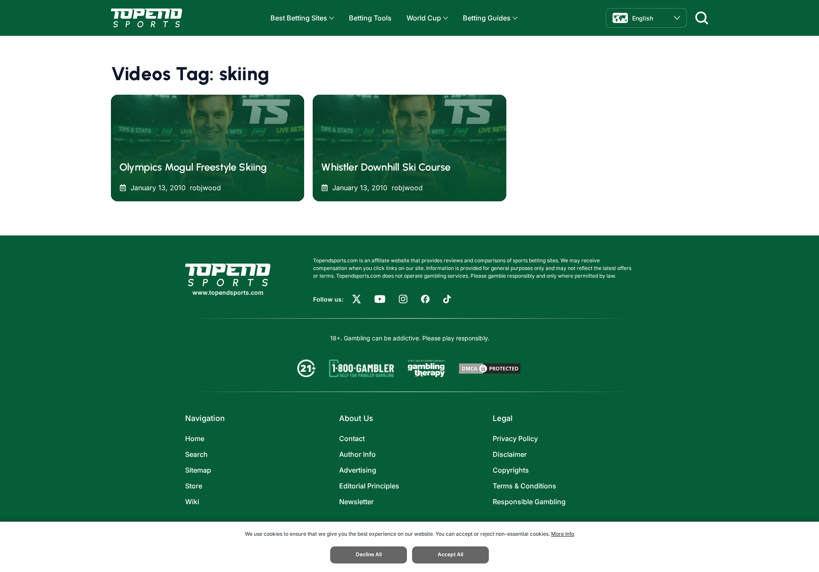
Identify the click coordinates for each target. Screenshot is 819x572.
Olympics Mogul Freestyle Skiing (193, 167)
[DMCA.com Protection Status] (490, 368)
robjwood (205, 187)
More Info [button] (562, 534)
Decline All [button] (369, 554)
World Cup (424, 18)
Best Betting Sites (298, 18)
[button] (330, 18)
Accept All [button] (450, 554)
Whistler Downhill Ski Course (385, 167)
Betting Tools (370, 18)
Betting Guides (487, 18)
